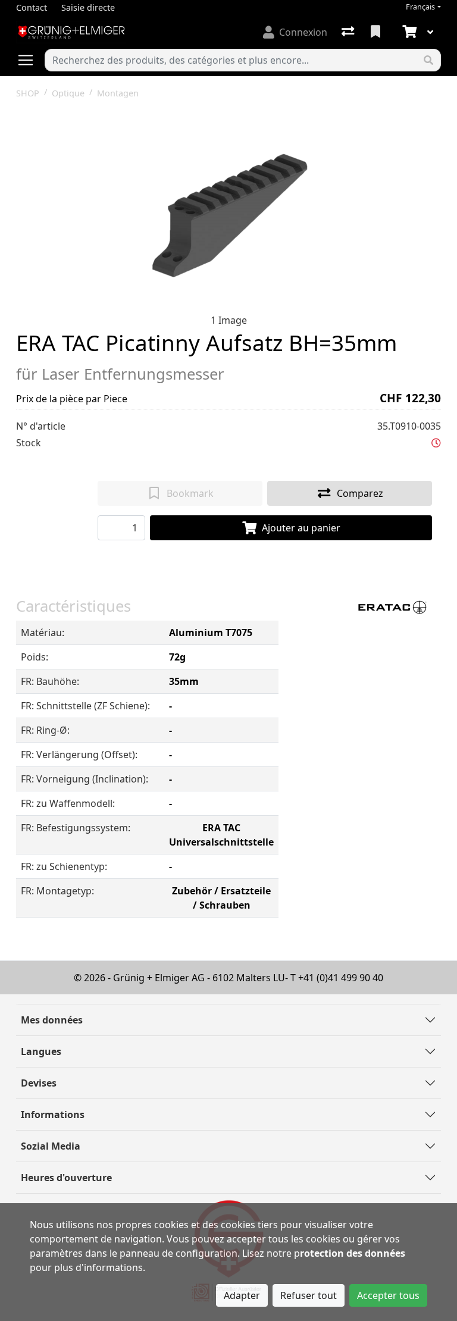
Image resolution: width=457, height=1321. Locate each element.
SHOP (27, 93)
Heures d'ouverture (66, 1177)
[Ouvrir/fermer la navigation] (30, 60)
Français (420, 7)
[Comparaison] (349, 32)
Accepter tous (388, 1295)
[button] (436, 442)
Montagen (118, 93)
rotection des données (352, 1253)
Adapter (242, 1295)
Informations (52, 1114)
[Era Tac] (390, 606)
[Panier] (408, 32)
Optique (68, 93)
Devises (39, 1083)
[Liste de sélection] (377, 32)
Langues (41, 1051)
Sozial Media (50, 1146)
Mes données (52, 1019)
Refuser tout (308, 1295)
